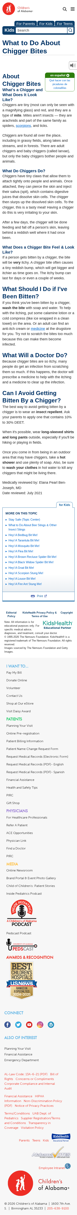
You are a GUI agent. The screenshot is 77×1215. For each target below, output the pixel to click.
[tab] (64, 505)
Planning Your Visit (19, 726)
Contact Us (14, 696)
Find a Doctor (16, 848)
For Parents (25, 24)
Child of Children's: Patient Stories (30, 886)
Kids (46, 1140)
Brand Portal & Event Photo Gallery (31, 878)
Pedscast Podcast (18, 933)
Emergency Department (21, 1060)
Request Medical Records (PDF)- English (35, 764)
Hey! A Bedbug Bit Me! (23, 535)
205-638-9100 (58, 1208)
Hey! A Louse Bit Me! (22, 578)
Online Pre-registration (22, 733)
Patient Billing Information (24, 741)
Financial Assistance (20, 780)
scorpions (23, 126)
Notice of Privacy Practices (34, 1106)
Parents (24, 1140)
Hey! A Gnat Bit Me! (21, 567)
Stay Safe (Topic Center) (24, 519)
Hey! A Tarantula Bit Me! (23, 540)
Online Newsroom (19, 870)
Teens (36, 1140)
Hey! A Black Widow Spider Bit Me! (31, 562)
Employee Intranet (52, 1168)
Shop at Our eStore (20, 703)
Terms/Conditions (17, 1113)
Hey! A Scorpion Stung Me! (25, 573)
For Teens (65, 24)
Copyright (67, 612)
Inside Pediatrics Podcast (24, 893)
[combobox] (41, 30)
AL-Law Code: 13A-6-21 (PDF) (26, 1074)
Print (40, 596)
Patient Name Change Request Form (32, 749)
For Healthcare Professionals (26, 817)
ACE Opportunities (19, 833)
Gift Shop (13, 803)
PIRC (9, 795)
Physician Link (16, 841)
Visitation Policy (32, 1128)
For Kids (46, 24)
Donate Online (16, 680)
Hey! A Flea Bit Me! (20, 551)
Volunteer (13, 688)
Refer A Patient (16, 825)
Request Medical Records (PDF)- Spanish (35, 772)
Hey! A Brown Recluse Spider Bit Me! (32, 556)
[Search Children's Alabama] (65, 9)
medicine (38, 329)
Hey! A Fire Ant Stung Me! (25, 584)
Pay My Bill (14, 672)
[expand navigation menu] (73, 9)
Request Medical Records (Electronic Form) (37, 756)
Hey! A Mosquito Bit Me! (23, 546)
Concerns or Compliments (35, 1079)
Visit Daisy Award (18, 711)
